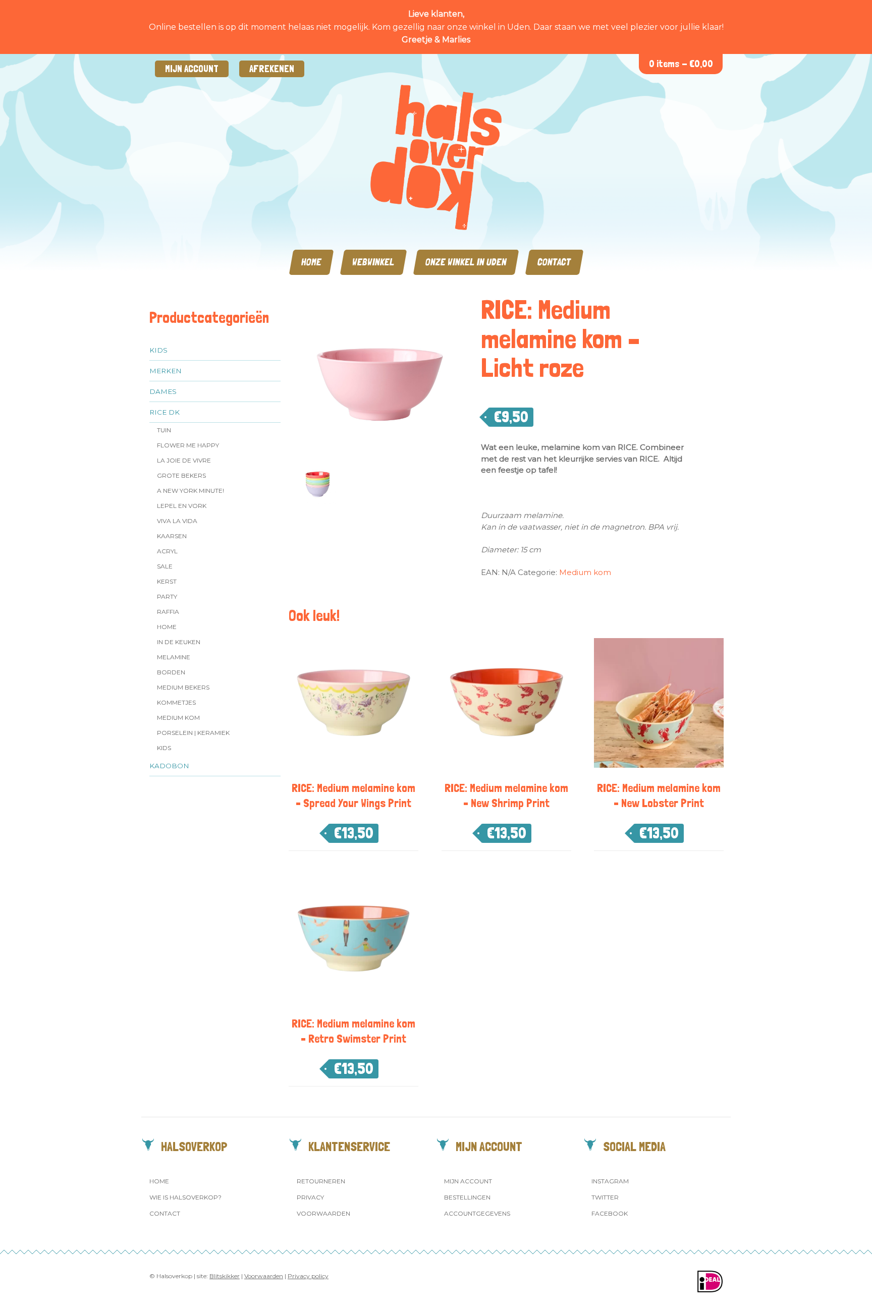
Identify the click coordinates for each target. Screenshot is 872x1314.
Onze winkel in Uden (466, 262)
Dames (163, 391)
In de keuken (178, 642)
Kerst (167, 581)
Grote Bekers (181, 475)
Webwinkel (373, 262)
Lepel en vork (181, 505)
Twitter (605, 1197)
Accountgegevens (477, 1213)
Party (167, 596)
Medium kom (178, 717)
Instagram (610, 1181)
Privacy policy (308, 1276)
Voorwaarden (323, 1213)
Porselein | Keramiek (193, 732)
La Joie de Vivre (184, 460)
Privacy (310, 1197)
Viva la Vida (177, 521)
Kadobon (169, 766)
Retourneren (321, 1181)
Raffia (168, 611)
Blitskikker (224, 1276)
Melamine (173, 657)
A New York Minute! (190, 490)
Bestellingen (467, 1197)
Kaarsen (172, 536)
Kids (158, 350)
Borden (171, 672)
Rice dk (164, 412)
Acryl (167, 551)
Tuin (164, 430)
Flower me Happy (188, 445)
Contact (554, 262)
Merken (165, 371)
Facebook (609, 1213)
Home (311, 262)
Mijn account (192, 69)
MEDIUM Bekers (183, 687)
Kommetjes (176, 702)
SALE (165, 566)
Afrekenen (271, 69)
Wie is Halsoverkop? (185, 1197)
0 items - (681, 64)
